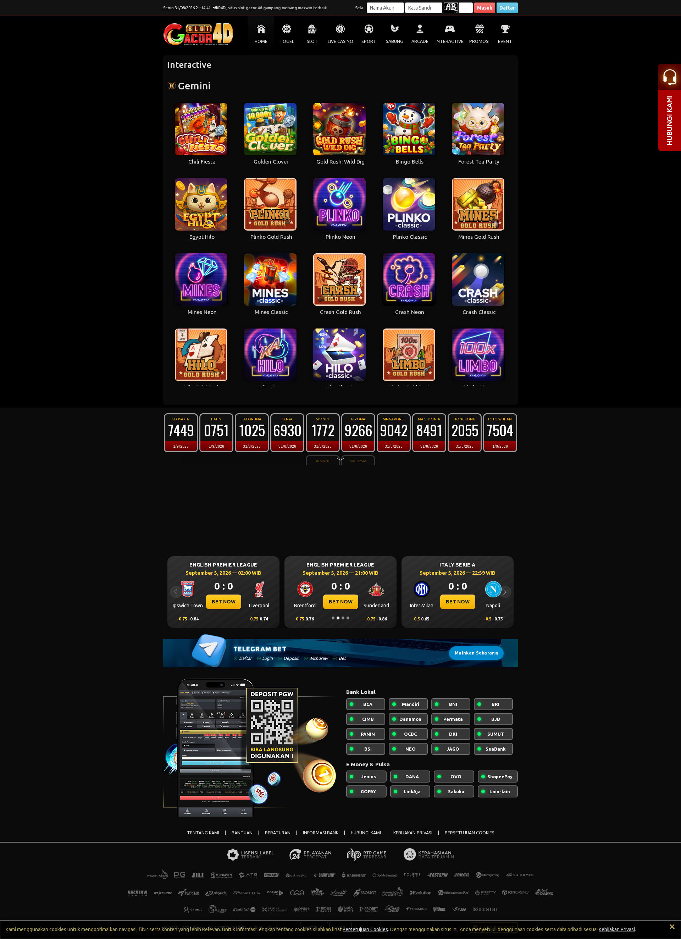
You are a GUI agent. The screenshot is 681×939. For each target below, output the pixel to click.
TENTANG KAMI (203, 832)
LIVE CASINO (340, 41)
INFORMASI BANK (320, 832)
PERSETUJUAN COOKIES (469, 832)
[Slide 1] (333, 618)
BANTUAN (242, 832)
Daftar (507, 8)
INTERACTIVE (450, 41)
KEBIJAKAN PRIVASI (412, 832)
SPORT (368, 41)
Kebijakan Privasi (617, 929)
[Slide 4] (348, 618)
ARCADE (419, 41)
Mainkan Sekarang (476, 653)
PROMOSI (479, 41)
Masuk (484, 8)
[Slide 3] (343, 618)
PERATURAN (277, 832)
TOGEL (286, 41)
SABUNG (394, 41)
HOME (261, 41)
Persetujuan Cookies (365, 929)
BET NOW (224, 601)
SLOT (312, 41)
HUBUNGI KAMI (366, 832)
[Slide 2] (338, 618)
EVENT (505, 41)
